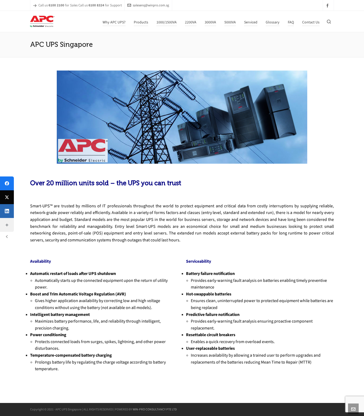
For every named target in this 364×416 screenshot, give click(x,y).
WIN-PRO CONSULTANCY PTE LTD (155, 409)
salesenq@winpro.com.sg (151, 5)
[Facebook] (7, 183)
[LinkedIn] (7, 211)
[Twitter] (7, 197)
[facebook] (328, 5)
